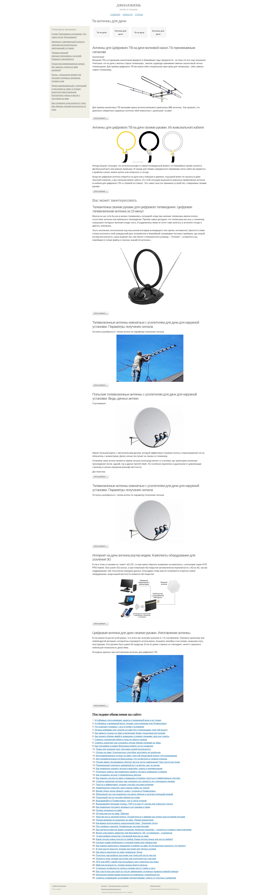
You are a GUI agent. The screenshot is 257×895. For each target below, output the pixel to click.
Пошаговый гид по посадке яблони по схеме (118, 797)
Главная (115, 14)
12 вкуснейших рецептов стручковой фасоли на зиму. (122, 835)
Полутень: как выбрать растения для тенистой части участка (126, 855)
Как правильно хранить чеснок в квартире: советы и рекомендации (129, 768)
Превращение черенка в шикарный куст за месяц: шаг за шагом (128, 765)
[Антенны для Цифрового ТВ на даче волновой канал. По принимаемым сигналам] (149, 89)
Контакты (104, 886)
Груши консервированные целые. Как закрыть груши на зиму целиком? (68, 67)
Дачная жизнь (128, 5)
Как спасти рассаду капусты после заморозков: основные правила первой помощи (137, 871)
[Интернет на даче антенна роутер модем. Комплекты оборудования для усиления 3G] (149, 598)
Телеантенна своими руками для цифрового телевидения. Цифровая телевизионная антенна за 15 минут (142, 209)
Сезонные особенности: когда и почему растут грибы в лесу (125, 868)
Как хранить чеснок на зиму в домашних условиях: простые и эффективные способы (138, 778)
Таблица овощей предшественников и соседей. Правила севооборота (67, 56)
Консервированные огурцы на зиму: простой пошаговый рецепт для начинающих (136, 755)
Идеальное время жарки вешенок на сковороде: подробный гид (128, 874)
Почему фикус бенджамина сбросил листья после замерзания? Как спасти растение (138, 761)
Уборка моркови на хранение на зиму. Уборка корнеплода (125, 819)
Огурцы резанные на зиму (109, 810)
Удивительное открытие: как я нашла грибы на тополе (123, 787)
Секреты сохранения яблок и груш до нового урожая (121, 739)
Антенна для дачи (120, 32)
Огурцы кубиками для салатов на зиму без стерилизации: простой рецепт (131, 729)
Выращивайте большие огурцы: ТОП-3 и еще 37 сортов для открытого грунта (134, 803)
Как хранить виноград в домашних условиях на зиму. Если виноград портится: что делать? (141, 845)
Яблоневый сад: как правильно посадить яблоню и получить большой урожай (134, 794)
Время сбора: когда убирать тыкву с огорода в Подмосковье (126, 790)
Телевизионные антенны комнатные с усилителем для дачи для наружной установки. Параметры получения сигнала (145, 324)
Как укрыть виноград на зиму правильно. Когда (119, 852)
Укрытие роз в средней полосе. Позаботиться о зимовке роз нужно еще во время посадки (140, 816)
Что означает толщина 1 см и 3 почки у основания (119, 726)
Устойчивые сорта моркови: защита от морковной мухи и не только (128, 720)
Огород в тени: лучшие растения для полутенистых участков (126, 858)
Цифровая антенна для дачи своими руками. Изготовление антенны (141, 633)
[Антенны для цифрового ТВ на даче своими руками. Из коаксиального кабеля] (149, 147)
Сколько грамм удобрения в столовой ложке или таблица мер (126, 842)
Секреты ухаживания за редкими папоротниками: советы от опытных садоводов (136, 877)
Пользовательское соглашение (118, 886)
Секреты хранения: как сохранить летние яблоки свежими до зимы (128, 742)
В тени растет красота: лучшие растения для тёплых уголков (126, 848)
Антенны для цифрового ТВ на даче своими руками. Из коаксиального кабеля (148, 127)
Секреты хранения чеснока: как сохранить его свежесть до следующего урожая (135, 781)
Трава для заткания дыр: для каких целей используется (123, 749)
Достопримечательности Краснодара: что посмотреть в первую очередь (131, 758)
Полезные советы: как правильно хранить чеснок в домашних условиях (131, 771)
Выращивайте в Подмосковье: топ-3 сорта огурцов (121, 800)
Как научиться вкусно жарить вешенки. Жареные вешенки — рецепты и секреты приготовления (143, 829)
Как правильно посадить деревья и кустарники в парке (123, 807)
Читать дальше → (100, 118)
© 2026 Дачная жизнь (59, 886)
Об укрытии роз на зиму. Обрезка (112, 813)
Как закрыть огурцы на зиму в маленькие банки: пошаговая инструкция (130, 733)
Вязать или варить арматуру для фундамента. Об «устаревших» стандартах (134, 832)
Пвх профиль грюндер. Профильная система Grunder (122, 826)
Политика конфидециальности (111, 889)
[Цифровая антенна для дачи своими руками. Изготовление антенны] (149, 678)
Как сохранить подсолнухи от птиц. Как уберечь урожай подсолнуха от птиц (69, 106)
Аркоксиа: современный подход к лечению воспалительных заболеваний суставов (68, 45)
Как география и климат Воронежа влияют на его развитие (124, 745)
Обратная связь (155, 886)
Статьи (139, 14)
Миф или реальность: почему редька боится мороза (121, 864)
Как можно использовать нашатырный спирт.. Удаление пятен (127, 823)
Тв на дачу (139, 32)
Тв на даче (102, 32)
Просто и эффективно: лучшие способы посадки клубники (125, 784)
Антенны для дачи (158, 32)
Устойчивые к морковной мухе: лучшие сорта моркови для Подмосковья (131, 723)
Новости (128, 14)
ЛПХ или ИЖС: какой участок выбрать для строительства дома (127, 861)
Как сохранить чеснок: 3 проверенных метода (118, 774)
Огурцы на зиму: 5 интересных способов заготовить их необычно (128, 752)
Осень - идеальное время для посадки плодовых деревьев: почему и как (66, 78)
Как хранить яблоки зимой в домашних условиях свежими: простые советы (132, 736)
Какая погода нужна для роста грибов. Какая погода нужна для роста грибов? (134, 839)
